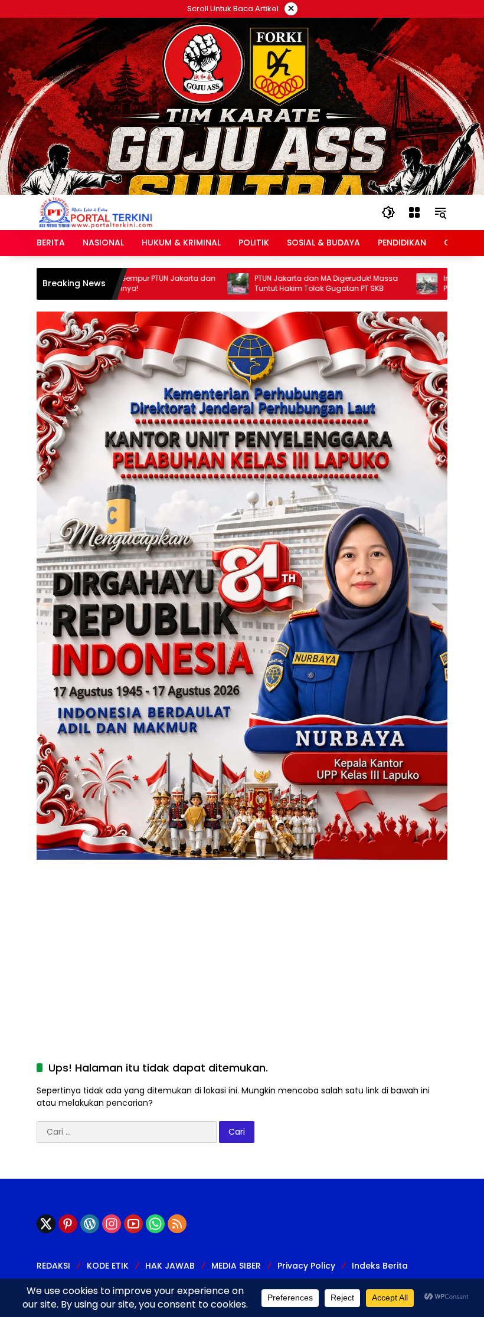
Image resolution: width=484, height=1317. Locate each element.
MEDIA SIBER (236, 1266)
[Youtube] (133, 1223)
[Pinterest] (67, 1223)
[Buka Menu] (414, 212)
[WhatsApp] (155, 1223)
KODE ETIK (108, 1266)
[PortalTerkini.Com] (96, 212)
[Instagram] (111, 1223)
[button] (388, 212)
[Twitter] (46, 1223)
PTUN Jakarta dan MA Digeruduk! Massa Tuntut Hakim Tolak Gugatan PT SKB (293, 283)
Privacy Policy (306, 1266)
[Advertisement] (242, 942)
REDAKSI (53, 1266)
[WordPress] (89, 1223)
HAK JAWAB (170, 1266)
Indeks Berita (380, 1266)
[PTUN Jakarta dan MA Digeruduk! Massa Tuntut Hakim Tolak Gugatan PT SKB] (205, 283)
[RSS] (177, 1223)
